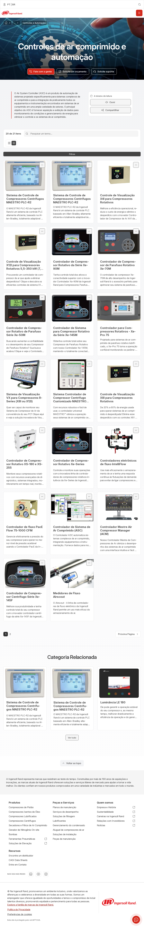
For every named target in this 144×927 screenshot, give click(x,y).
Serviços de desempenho (66, 811)
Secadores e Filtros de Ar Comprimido (28, 825)
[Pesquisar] (27, 134)
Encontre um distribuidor (21, 855)
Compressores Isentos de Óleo (24, 811)
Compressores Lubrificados (23, 816)
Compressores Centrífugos (22, 820)
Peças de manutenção (64, 838)
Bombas (13, 834)
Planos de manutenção (64, 807)
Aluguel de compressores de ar (68, 829)
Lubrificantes (59, 820)
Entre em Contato (18, 864)
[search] (139, 4)
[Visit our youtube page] (38, 874)
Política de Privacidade (18, 909)
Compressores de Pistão (21, 807)
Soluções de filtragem (64, 816)
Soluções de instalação (64, 834)
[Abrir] (139, 13)
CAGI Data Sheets (18, 860)
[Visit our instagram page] (46, 874)
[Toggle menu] (42, 165)
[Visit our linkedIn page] (30, 874)
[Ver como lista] (9, 143)
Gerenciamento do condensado (69, 825)
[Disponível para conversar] (136, 920)
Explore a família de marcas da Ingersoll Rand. (30, 904)
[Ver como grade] (14, 143)
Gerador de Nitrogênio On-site (24, 829)
